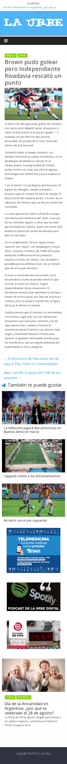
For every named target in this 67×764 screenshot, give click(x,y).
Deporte (10, 55)
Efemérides (23, 697)
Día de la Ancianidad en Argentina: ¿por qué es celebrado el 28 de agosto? (29, 708)
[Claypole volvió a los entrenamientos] (33, 441)
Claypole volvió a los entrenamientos (32, 476)
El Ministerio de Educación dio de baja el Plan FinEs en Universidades (31, 361)
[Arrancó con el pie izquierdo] (33, 486)
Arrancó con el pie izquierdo (25, 520)
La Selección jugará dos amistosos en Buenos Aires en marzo (32, 430)
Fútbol (22, 55)
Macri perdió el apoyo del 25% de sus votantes (32, 375)
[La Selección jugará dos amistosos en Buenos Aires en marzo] (33, 393)
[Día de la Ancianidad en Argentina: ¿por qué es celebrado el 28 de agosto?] (33, 660)
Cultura (10, 697)
